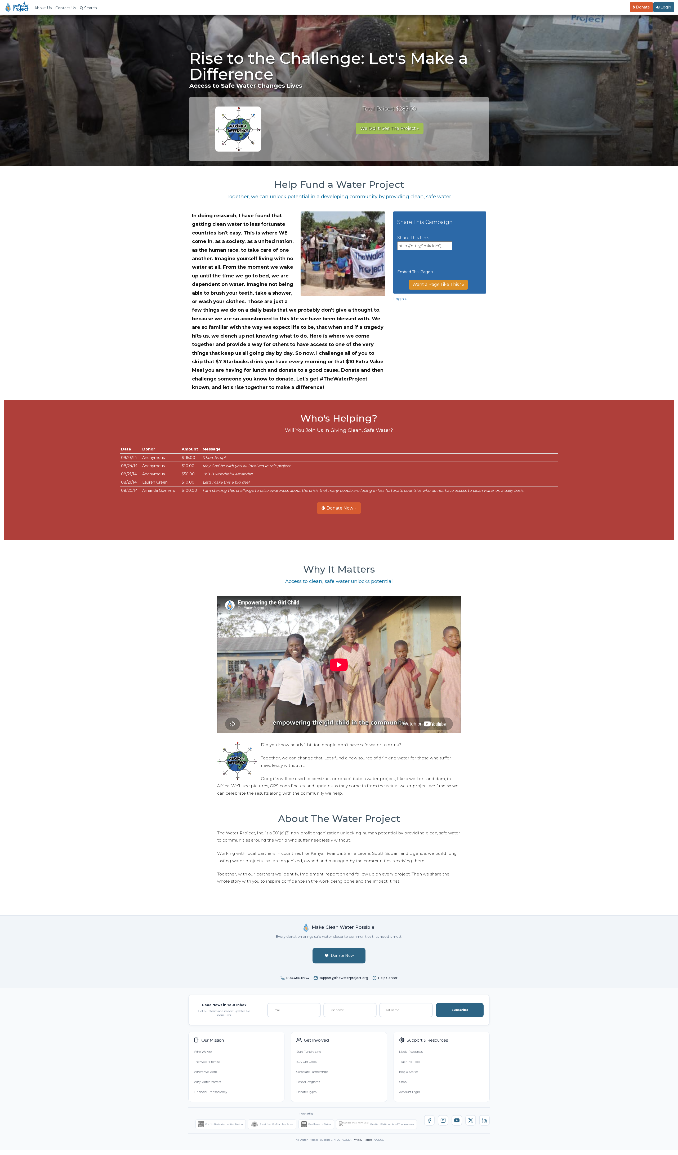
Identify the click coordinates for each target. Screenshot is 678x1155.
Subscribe (460, 1010)
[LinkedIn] (484, 1120)
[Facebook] (429, 1120)
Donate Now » (340, 508)
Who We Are (203, 1052)
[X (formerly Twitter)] (470, 1120)
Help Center (388, 978)
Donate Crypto (306, 1092)
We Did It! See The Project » (389, 128)
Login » (400, 299)
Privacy (357, 1139)
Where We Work (205, 1072)
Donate (642, 7)
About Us (43, 8)
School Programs (308, 1082)
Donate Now (342, 955)
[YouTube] (457, 1120)
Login (665, 7)
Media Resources (411, 1052)
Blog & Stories (408, 1072)
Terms (368, 1139)
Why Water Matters (207, 1082)
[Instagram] (443, 1120)
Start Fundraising (308, 1052)
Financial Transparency (210, 1092)
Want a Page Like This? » (438, 284)
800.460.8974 (297, 978)
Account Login (409, 1092)
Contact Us (65, 8)
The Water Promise (207, 1062)
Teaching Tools (409, 1062)
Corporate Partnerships (312, 1072)
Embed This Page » (415, 271)
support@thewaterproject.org (343, 978)
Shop (403, 1082)
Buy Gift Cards (306, 1062)
